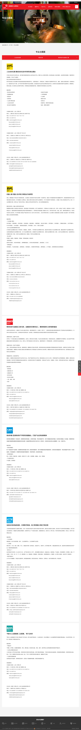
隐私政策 (48, 728)
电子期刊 (15, 723)
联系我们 (63, 723)
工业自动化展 (17, 57)
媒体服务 (74, 723)
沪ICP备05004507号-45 (29, 728)
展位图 (26, 723)
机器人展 (40, 57)
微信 (6, 723)
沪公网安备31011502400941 (40, 728)
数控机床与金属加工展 (63, 57)
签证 (45, 723)
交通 (54, 723)
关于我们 (11, 45)
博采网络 (77, 728)
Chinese (76, 2)
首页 (7, 45)
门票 (35, 723)
